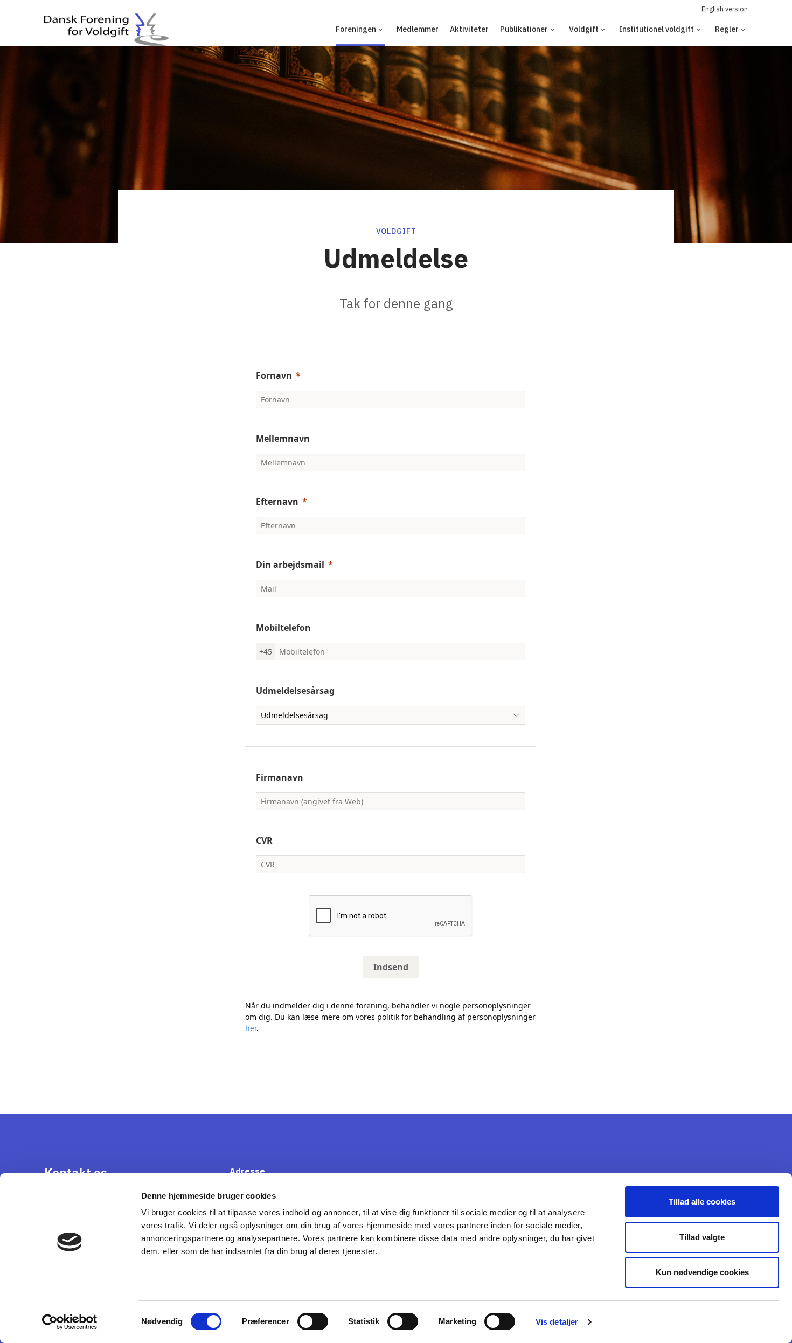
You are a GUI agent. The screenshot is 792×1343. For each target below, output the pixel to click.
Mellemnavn (283, 438)
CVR (264, 840)
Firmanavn (279, 777)
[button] (390, 1039)
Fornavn (274, 375)
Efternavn (277, 501)
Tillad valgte (702, 1237)
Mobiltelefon (283, 628)
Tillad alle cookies (702, 1201)
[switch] (312, 1321)
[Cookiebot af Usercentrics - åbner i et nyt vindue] (70, 1322)
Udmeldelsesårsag (295, 691)
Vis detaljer (557, 1321)
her (250, 1028)
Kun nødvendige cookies (702, 1272)
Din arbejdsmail (290, 564)
